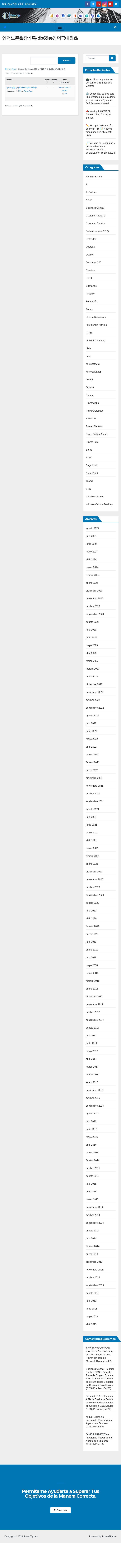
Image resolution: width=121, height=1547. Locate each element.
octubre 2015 (93, 1168)
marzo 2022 (92, 754)
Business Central (95, 208)
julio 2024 (91, 536)
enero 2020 (92, 934)
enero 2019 (92, 949)
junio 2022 (91, 731)
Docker (90, 254)
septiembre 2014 (95, 1223)
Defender (91, 239)
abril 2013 (91, 1324)
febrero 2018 (92, 981)
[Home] (5, 27)
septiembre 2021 (95, 801)
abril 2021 (91, 840)
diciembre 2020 (94, 871)
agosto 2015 (92, 1176)
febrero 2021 (92, 856)
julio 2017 (91, 1035)
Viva (88, 489)
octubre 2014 (93, 1215)
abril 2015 (91, 1191)
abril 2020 (91, 918)
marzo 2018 (92, 973)
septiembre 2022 (95, 708)
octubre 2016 (93, 1098)
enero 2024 (92, 583)
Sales (89, 450)
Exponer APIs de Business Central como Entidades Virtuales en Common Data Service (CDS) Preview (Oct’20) (100, 1382)
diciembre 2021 (94, 778)
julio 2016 (91, 1121)
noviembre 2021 (94, 786)
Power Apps (28, 91)
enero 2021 (92, 864)
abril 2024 (91, 559)
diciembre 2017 (94, 996)
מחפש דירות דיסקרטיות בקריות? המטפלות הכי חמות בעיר (100, 1351)
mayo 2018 (92, 965)
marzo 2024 (92, 567)
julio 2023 (91, 629)
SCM (88, 457)
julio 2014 (91, 1238)
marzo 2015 (92, 1199)
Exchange (91, 286)
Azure (89, 200)
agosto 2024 (92, 528)
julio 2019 (91, 942)
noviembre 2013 (94, 1269)
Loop (88, 356)
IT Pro (89, 332)
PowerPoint (92, 442)
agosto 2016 (92, 1113)
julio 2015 (91, 1184)
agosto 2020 (92, 903)
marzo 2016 (92, 1152)
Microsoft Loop (94, 371)
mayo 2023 (92, 645)
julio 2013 (91, 1301)
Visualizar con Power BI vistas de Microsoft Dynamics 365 (99, 1357)
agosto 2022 (92, 715)
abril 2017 (91, 1059)
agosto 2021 (92, 809)
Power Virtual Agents (97, 434)
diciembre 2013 (94, 1262)
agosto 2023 (92, 622)
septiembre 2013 (95, 1285)
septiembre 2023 (95, 614)
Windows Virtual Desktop (99, 504)
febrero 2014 (92, 1246)
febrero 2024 (92, 575)
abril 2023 (91, 653)
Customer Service (95, 223)
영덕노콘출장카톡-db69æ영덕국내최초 (22, 88)
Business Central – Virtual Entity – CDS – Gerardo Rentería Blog (100, 1372)
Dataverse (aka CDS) (97, 231)
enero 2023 (92, 676)
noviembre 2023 (94, 598)
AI (87, 184)
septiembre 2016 (95, 1106)
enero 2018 (92, 988)
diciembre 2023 (94, 590)
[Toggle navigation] (60, 27)
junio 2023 (91, 637)
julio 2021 (91, 817)
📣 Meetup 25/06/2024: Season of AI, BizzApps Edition (98, 114)
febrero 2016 (92, 1160)
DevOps (90, 247)
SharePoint (92, 473)
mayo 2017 (92, 1051)
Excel (89, 278)
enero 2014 (92, 1254)
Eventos (90, 270)
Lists (88, 348)
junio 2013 (91, 1308)
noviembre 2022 (94, 692)
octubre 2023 (93, 606)
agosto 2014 (92, 1230)
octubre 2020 (93, 887)
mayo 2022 (92, 739)
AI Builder (91, 192)
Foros (13, 69)
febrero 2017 (92, 1074)
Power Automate (95, 411)
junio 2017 (91, 1043)
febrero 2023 (92, 668)
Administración (94, 176)
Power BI (91, 418)
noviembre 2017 (94, 1004)
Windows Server (95, 496)
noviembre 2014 (94, 1207)
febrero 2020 (92, 926)
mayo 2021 (92, 832)
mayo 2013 (92, 1316)
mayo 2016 (92, 1137)
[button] (115, 27)
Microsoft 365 (93, 364)
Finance (90, 293)
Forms (89, 309)
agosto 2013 (92, 1293)
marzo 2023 (92, 661)
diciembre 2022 (94, 684)
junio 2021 (91, 825)
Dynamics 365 (93, 262)
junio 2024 (91, 544)
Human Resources (96, 317)
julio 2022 (91, 723)
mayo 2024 (92, 551)
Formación (91, 301)
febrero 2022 (92, 762)
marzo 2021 (92, 848)
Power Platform (94, 426)
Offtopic (90, 379)
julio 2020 (91, 910)
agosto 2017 (92, 1027)
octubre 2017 (93, 1012)
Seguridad (91, 465)
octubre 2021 (93, 793)
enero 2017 (92, 1082)
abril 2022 (91, 747)
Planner (90, 395)
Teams (89, 481)
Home (7, 69)
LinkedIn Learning (95, 340)
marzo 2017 (92, 1066)
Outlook (90, 387)
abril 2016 (91, 1145)
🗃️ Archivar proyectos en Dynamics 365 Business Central (99, 82)
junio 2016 (91, 1129)
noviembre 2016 (94, 1090)
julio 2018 (91, 957)
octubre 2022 (93, 700)
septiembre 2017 (95, 1020)
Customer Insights (95, 215)
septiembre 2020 (95, 895)
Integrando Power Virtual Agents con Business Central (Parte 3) (99, 1423)
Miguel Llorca (93, 1417)
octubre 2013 (93, 1277)
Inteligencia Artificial (97, 325)
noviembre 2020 (94, 879)
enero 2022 (92, 770)
